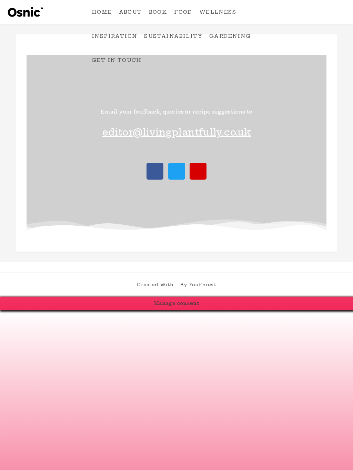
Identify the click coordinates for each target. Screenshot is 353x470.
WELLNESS (217, 12)
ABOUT (130, 12)
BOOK (158, 12)
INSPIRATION (114, 36)
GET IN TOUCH (117, 60)
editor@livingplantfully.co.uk (176, 132)
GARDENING (230, 36)
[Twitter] (176, 171)
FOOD (183, 12)
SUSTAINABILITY (173, 36)
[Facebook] (155, 171)
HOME (102, 12)
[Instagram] (198, 171)
